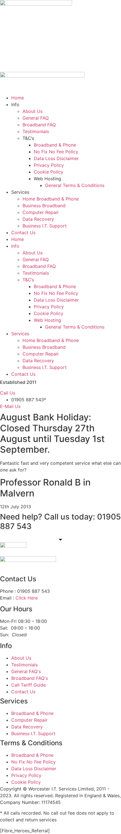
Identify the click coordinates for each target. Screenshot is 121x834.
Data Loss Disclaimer (56, 158)
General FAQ (36, 118)
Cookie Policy (48, 172)
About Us (32, 111)
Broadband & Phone (55, 145)
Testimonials (36, 131)
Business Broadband (44, 205)
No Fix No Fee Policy (56, 151)
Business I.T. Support (45, 226)
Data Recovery (38, 219)
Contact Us (23, 232)
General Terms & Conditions (74, 185)
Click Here (26, 598)
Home (17, 98)
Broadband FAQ (39, 124)
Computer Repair (41, 212)
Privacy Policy (49, 165)
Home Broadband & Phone (51, 199)
